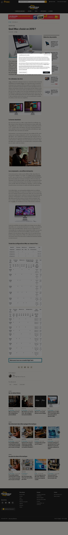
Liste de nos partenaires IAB (23, 69)
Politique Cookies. (46, 64)
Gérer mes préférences (22, 72)
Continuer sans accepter (47, 54)
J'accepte (46, 72)
